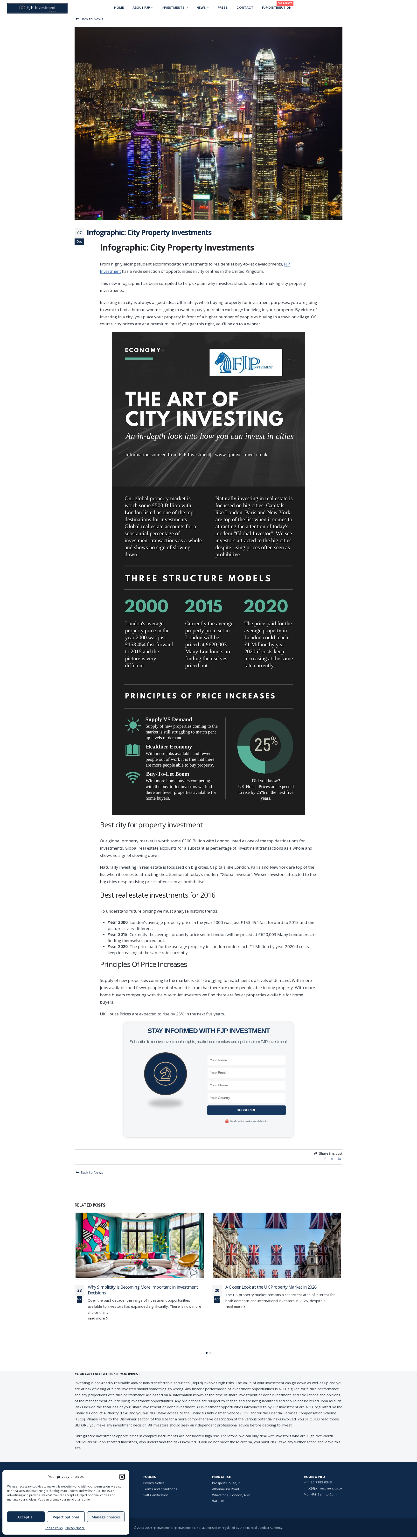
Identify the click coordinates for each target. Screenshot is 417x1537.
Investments (173, 7)
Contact (244, 7)
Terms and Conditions (160, 1489)
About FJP (141, 7)
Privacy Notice (75, 1528)
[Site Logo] (37, 8)
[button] (122, 1476)
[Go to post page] (140, 1246)
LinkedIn (339, 1158)
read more (97, 1307)
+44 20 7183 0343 (318, 1482)
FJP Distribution (277, 6)
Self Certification (155, 1495)
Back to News (91, 18)
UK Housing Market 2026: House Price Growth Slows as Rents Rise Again (282, 1320)
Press (223, 7)
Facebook (325, 1158)
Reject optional (66, 1517)
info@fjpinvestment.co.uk (323, 1488)
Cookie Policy (54, 1528)
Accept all (26, 1517)
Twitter (332, 1158)
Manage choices (106, 1517)
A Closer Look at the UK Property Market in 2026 (133, 1287)
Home (119, 7)
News (201, 7)
